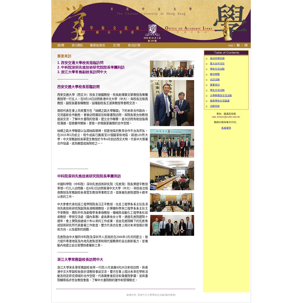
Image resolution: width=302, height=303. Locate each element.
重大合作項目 (217, 63)
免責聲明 (226, 128)
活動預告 (215, 106)
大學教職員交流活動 (221, 95)
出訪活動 (215, 79)
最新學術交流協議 (219, 100)
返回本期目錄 (217, 58)
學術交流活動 (217, 68)
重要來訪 (215, 84)
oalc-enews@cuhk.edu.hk (226, 116)
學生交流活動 (217, 90)
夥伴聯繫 (215, 74)
